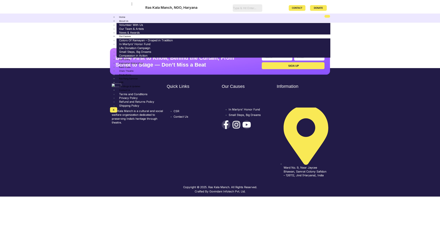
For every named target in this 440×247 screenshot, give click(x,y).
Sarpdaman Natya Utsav (131, 63)
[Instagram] (236, 124)
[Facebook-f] (226, 124)
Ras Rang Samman (128, 78)
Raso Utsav (125, 67)
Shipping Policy (129, 105)
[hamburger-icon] (327, 16)
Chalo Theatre (126, 71)
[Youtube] (246, 124)
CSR (121, 82)
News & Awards (129, 32)
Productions (125, 75)
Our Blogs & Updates (129, 86)
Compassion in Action (133, 55)
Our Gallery (124, 59)
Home (122, 17)
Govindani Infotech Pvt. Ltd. (227, 191)
